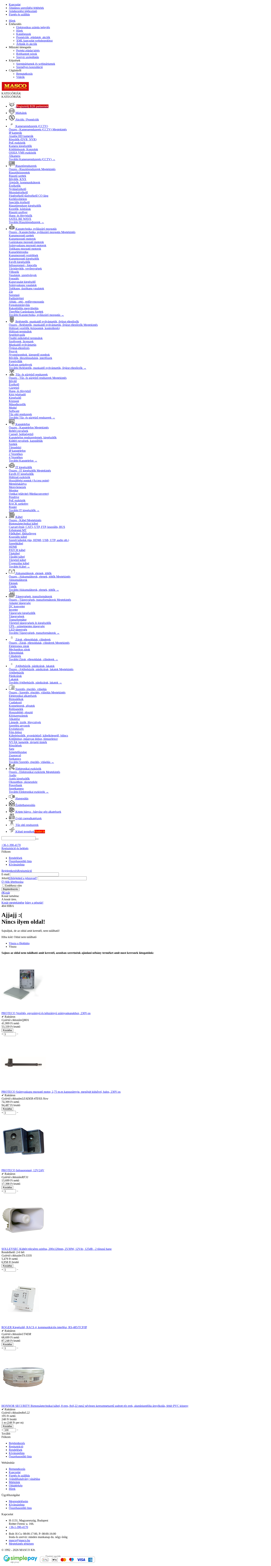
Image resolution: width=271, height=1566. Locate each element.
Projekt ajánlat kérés (28, 50)
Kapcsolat (14, 4)
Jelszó (4, 878)
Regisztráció (25, 870)
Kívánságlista (17, 864)
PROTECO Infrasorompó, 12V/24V (22, 1170)
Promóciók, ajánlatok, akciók (33, 37)
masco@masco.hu (19, 1540)
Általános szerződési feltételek (26, 7)
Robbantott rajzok (26, 53)
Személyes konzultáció (29, 67)
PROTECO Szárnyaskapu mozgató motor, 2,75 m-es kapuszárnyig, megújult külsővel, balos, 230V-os (61, 1091)
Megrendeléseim (18, 1501)
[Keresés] (37, 839)
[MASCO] (15, 90)
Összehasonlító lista (20, 861)
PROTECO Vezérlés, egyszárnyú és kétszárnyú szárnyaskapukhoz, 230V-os (46, 1013)
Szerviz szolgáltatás (27, 57)
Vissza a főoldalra (19, 943)
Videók (20, 77)
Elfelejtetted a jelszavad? (22, 878)
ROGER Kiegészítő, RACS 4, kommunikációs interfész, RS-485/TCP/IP (44, 1327)
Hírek (12, 20)
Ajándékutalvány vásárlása (24, 1478)
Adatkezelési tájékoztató (23, 11)
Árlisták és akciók (26, 43)
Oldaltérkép (15, 1485)
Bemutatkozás (24, 73)
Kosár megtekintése (12, 902)
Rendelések (15, 857)
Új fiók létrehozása (12, 881)
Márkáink (14, 1482)
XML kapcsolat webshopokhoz (34, 40)
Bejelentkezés (9, 870)
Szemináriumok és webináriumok (35, 63)
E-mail (5, 874)
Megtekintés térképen (21, 1543)
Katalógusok (23, 34)
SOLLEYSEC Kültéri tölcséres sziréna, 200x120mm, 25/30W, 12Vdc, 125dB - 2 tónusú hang (56, 1248)
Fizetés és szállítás (19, 14)
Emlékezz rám (13, 885)
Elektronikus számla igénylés (33, 27)
